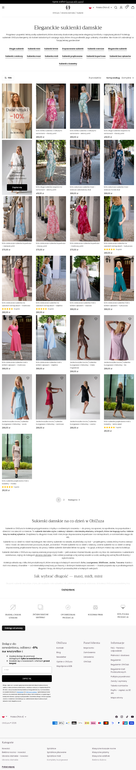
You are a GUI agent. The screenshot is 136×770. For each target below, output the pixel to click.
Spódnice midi (54, 756)
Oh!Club (87, 661)
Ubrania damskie (68, 13)
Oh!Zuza (56, 13)
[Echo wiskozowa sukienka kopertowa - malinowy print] (85, 218)
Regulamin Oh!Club (120, 664)
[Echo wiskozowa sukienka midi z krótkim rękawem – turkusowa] (119, 278)
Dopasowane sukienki (73, 48)
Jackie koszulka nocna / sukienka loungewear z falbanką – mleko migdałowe (83, 365)
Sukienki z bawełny (68, 63)
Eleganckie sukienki (117, 48)
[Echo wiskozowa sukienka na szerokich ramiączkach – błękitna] (51, 278)
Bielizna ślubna (99, 760)
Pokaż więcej (8, 766)
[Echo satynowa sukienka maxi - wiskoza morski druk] (119, 162)
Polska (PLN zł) (102, 7)
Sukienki (80, 13)
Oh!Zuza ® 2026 (9, 723)
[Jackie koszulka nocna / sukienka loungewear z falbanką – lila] (119, 337)
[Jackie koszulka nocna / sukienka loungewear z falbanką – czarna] (85, 397)
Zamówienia (89, 652)
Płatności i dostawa (120, 655)
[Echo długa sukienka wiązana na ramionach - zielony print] (51, 162)
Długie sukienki (16, 48)
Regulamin (116, 660)
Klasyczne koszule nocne (104, 748)
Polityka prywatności (120, 676)
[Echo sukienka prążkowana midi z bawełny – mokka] (17, 456)
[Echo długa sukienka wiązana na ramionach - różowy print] (119, 106)
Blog (58, 652)
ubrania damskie (43, 555)
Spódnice (51, 748)
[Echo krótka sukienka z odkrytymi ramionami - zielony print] (85, 106)
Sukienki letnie (51, 48)
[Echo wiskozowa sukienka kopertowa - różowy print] (51, 218)
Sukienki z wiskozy (14, 56)
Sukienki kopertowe (96, 56)
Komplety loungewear (57, 760)
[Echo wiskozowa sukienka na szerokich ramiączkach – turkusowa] (119, 218)
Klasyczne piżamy (100, 752)
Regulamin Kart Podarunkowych (118, 670)
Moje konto (89, 648)
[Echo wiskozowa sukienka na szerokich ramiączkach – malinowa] (17, 278)
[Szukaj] (115, 7)
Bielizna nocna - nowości (14, 752)
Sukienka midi (51, 56)
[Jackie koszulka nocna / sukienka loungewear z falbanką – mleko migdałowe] (85, 337)
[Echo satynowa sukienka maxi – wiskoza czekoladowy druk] (85, 162)
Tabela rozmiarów (119, 685)
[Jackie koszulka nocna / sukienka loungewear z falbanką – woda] (17, 397)
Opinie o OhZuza (64, 661)
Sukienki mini (34, 48)
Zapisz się (17, 187)
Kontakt (60, 648)
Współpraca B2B (64, 666)
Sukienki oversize (96, 48)
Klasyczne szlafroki (101, 756)
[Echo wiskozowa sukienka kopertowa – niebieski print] (17, 218)
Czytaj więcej (68, 589)
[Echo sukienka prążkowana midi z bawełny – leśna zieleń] (119, 397)
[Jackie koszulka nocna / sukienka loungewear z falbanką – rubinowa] (51, 397)
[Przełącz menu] (3, 7)
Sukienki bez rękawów (120, 56)
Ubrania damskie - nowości (15, 756)
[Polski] (91, 7)
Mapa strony (117, 697)
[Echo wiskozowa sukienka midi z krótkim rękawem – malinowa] (17, 337)
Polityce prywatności (31, 692)
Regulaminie (20, 692)
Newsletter (61, 657)
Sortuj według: (113, 77)
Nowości (6, 748)
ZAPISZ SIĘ (26, 678)
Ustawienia (89, 657)
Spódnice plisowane (56, 752)
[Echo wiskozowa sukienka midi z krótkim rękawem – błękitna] (51, 337)
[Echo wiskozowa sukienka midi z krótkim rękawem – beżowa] (85, 278)
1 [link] (58, 500)
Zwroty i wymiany (119, 681)
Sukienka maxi (34, 56)
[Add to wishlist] (62, 87)
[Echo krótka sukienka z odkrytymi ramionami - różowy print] (51, 106)
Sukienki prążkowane (72, 56)
